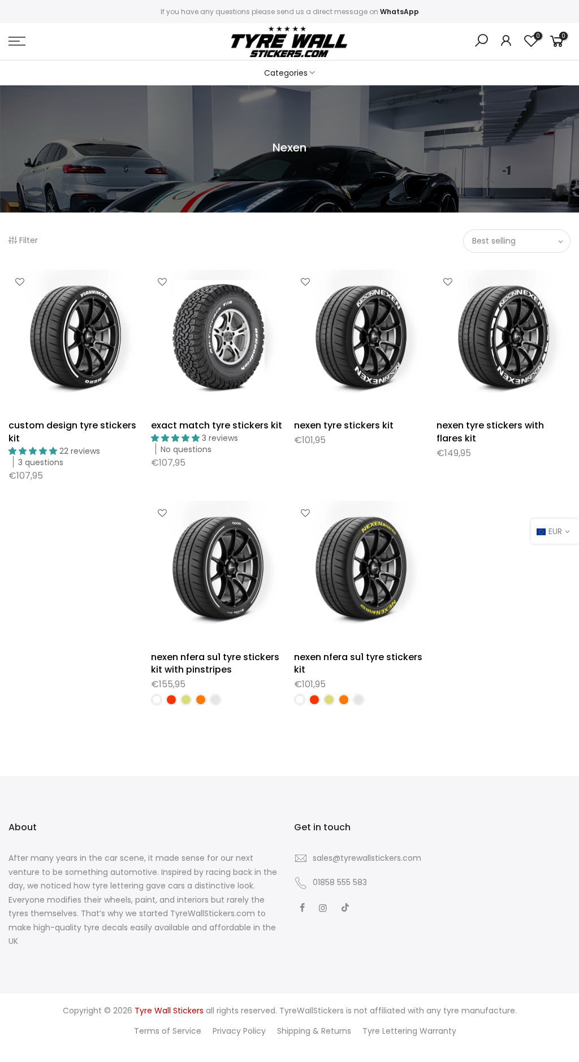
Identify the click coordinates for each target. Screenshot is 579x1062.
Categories (286, 73)
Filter (28, 240)
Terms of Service (167, 1031)
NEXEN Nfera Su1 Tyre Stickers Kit (358, 664)
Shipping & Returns (314, 1031)
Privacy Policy (239, 1031)
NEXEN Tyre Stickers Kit (344, 425)
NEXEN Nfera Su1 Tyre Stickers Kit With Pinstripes (215, 664)
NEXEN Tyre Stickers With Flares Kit (490, 432)
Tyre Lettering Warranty (409, 1031)
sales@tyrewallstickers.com (367, 858)
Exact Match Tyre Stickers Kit (216, 425)
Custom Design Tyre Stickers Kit (72, 432)
